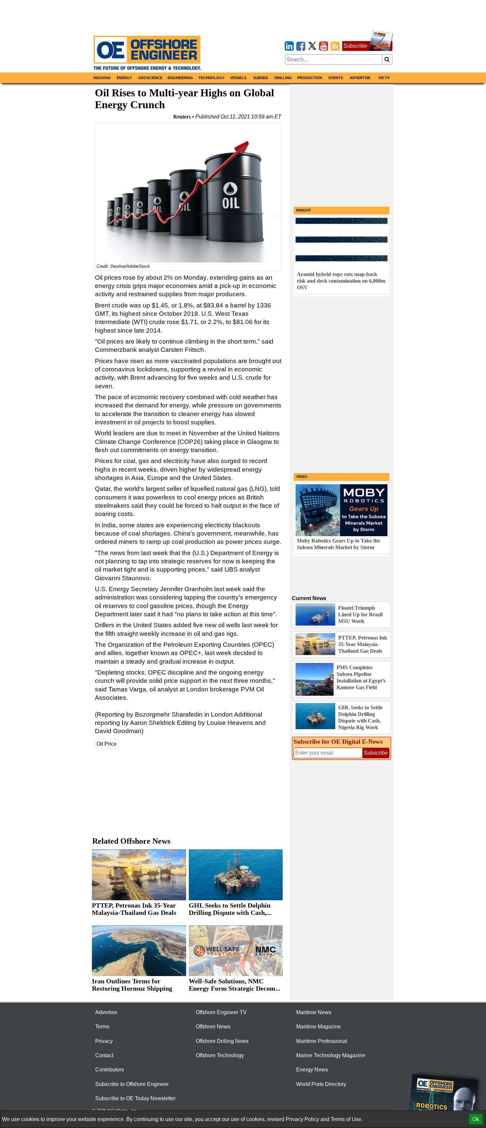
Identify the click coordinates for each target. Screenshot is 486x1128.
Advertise (360, 78)
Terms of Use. (347, 1119)
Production (309, 78)
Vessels (238, 78)
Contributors (109, 1069)
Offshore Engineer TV (221, 1012)
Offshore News (213, 1026)
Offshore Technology (220, 1055)
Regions (102, 78)
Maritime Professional (321, 1041)
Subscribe (355, 46)
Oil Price (107, 744)
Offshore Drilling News (222, 1041)
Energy (124, 78)
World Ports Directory (321, 1084)
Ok (475, 1119)
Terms (102, 1026)
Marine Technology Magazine (330, 1055)
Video (301, 477)
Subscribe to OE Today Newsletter (135, 1098)
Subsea (260, 78)
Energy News (312, 1069)
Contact (104, 1055)
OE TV (384, 78)
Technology (211, 78)
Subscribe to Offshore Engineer (132, 1084)
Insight (303, 210)
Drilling (283, 78)
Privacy (104, 1041)
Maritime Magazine (318, 1026)
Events (336, 78)
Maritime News (313, 1012)
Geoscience (150, 78)
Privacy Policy (302, 1119)
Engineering (180, 78)
